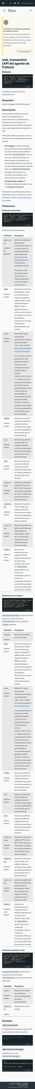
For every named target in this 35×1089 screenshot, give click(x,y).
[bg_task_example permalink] (19, 1025)
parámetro (6, 975)
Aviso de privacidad (12, 1084)
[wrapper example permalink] (25, 1049)
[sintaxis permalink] (12, 71)
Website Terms (18, 1084)
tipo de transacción (23, 351)
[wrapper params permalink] (24, 595)
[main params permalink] (22, 210)
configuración (19, 257)
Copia (28, 86)
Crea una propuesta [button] (24, 51)
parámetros (6, 618)
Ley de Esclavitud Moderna (23, 1085)
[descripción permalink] (16, 109)
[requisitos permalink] (15, 100)
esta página (11, 43)
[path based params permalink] (26, 950)
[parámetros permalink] (16, 206)
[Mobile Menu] (31, 10)
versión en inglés (25, 40)
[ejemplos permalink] (13, 1020)
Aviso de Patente (25, 1084)
